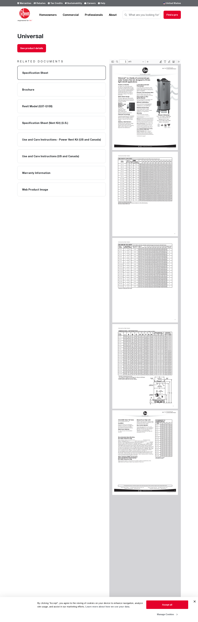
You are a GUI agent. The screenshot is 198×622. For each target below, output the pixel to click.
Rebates (40, 3)
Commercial (71, 14)
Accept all (167, 604)
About (113, 14)
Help (103, 3)
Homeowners (48, 14)
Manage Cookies (165, 614)
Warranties (25, 3)
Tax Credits (56, 3)
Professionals (94, 14)
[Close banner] (195, 602)
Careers (91, 3)
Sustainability (74, 3)
